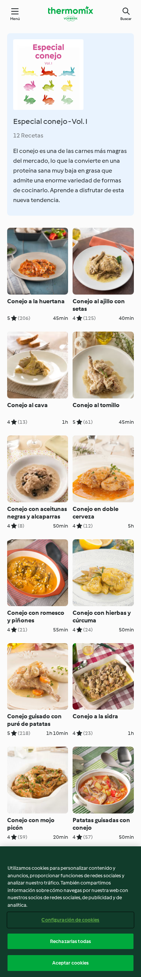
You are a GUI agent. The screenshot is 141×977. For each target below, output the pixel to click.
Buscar (126, 18)
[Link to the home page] (70, 13)
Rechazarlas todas (70, 941)
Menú (15, 18)
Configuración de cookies (70, 920)
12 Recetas (28, 135)
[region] (70, 911)
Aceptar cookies (70, 963)
